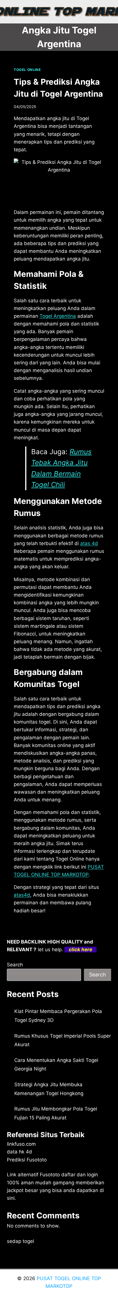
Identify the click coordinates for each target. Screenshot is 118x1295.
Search (15, 965)
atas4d (22, 895)
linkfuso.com (21, 1144)
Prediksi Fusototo (27, 1160)
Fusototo (50, 1174)
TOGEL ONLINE (27, 69)
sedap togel (20, 1241)
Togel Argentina (58, 316)
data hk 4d (19, 1152)
